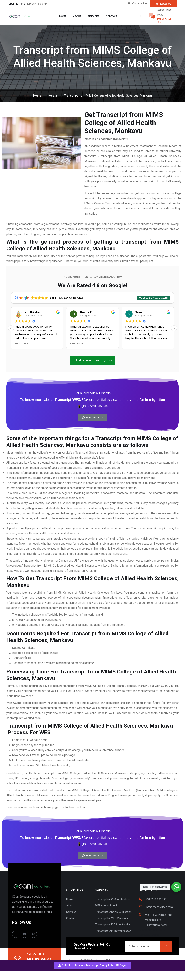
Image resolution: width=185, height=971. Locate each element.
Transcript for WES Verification (112, 918)
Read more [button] (21, 343)
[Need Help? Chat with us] (176, 887)
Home (62, 16)
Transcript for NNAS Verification (113, 911)
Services (93, 16)
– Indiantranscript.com (73, 807)
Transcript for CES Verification (112, 899)
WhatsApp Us (163, 3)
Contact (111, 16)
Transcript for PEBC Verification (113, 930)
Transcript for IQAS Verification (113, 924)
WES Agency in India (106, 905)
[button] (92, 965)
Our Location (139, 3)
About (77, 16)
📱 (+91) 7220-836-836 (93, 406)
